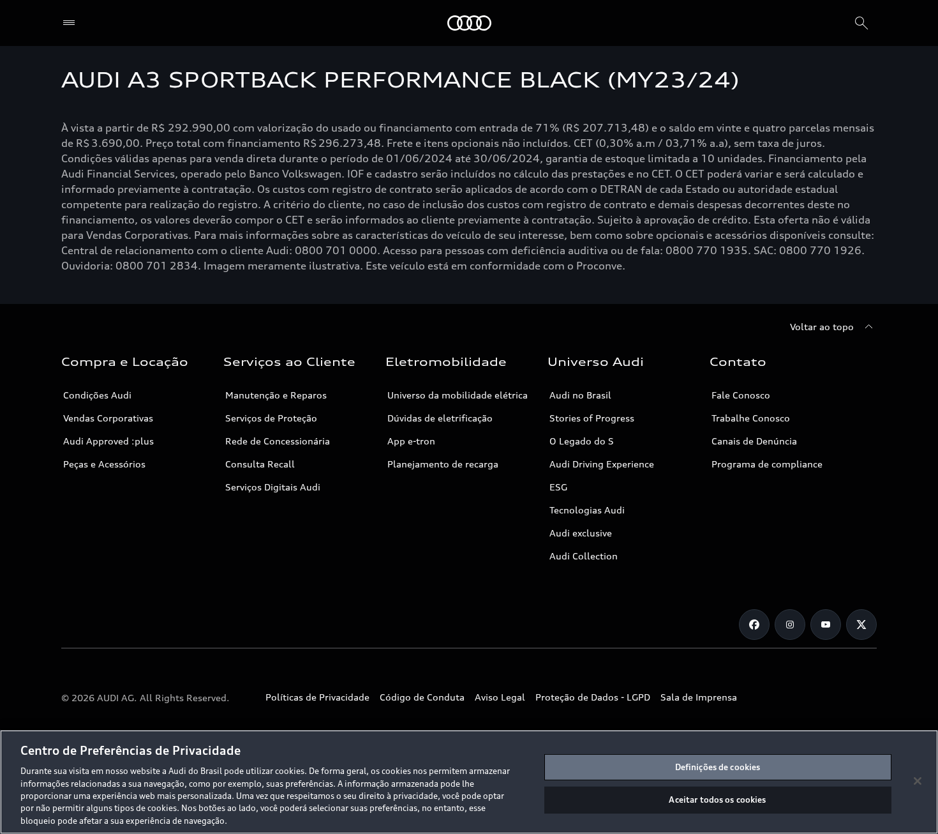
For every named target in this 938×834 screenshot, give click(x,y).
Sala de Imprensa (698, 697)
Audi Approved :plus (108, 441)
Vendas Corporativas (108, 418)
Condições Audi (97, 395)
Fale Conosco (740, 395)
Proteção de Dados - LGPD (592, 697)
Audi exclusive (580, 532)
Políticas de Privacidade (317, 697)
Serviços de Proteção (271, 418)
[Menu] (71, 23)
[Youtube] (825, 624)
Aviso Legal (500, 697)
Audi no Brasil (580, 395)
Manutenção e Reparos (276, 395)
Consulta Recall (260, 464)
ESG (558, 486)
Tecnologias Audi (587, 509)
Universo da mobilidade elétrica (457, 395)
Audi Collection (583, 555)
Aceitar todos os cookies (717, 799)
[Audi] (469, 23)
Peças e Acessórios (104, 464)
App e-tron (411, 441)
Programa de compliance (767, 464)
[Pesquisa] (861, 23)
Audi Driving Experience (601, 464)
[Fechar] (918, 781)
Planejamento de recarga (442, 464)
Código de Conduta (422, 697)
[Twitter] (861, 624)
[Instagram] (790, 624)
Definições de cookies (718, 767)
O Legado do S (581, 441)
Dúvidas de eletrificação (440, 418)
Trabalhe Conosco (750, 418)
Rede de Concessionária (277, 441)
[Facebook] (754, 624)
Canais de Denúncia (754, 441)
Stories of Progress (591, 418)
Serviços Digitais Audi (272, 486)
